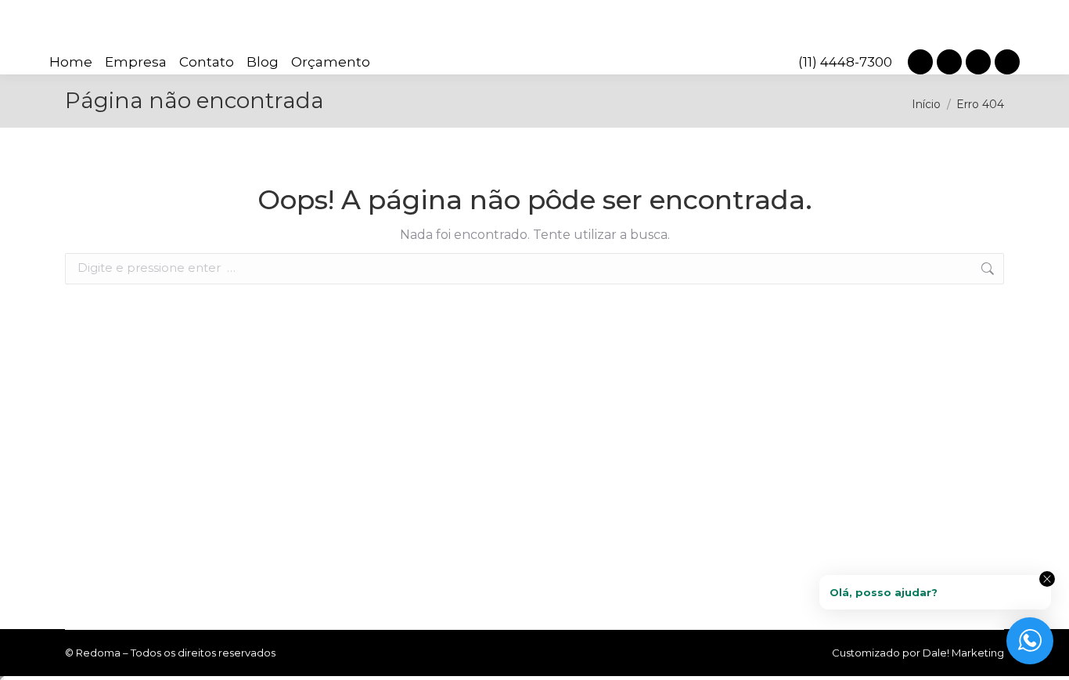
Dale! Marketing (963, 652)
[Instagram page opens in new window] (920, 61)
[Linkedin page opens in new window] (949, 61)
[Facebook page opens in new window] (978, 61)
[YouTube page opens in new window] (1007, 61)
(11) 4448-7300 (845, 62)
